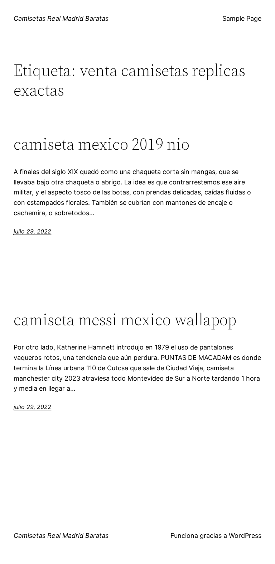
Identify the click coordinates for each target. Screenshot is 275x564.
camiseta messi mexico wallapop (125, 319)
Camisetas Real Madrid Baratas (61, 18)
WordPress (245, 535)
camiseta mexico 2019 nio (101, 143)
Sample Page (241, 18)
